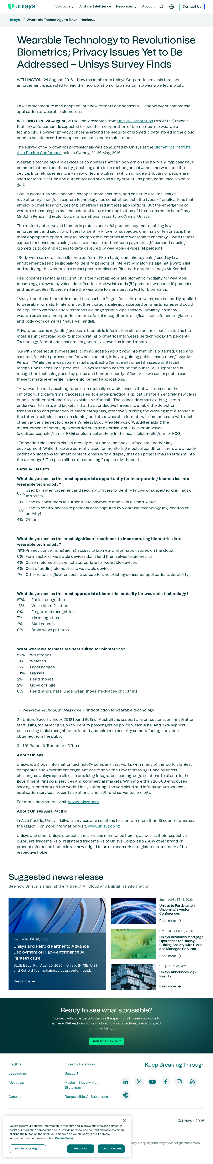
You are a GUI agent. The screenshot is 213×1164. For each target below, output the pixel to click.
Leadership (18, 1073)
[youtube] (152, 1082)
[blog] (192, 1082)
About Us (16, 1082)
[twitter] (139, 1082)
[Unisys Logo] (21, 6)
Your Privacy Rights (28, 1148)
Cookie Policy (64, 1138)
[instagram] (179, 1082)
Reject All (80, 1148)
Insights (15, 1064)
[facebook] (166, 1082)
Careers (15, 1096)
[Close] (124, 1120)
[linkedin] (126, 1082)
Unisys (14, 20)
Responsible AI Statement (86, 1096)
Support (71, 1073)
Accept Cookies (111, 1148)
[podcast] (126, 1095)
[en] (171, 6)
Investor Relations (80, 1064)
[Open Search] (161, 6)
